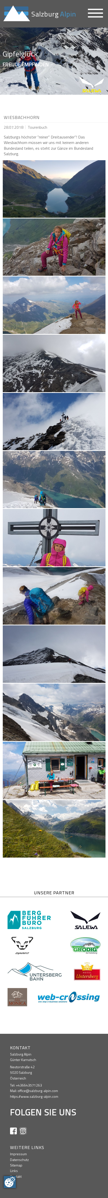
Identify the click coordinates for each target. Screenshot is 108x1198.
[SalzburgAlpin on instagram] (23, 1130)
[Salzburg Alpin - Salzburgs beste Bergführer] (15, 12)
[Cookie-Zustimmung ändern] (10, 1182)
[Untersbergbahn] (35, 971)
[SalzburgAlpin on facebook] (13, 1130)
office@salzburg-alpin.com (38, 1090)
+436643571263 (29, 1085)
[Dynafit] (23, 945)
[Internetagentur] (69, 996)
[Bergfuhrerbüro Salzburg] (29, 919)
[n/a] (96, 13)
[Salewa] (85, 919)
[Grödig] (85, 945)
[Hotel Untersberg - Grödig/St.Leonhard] (87, 971)
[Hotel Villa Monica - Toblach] (17, 996)
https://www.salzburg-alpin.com (34, 1096)
